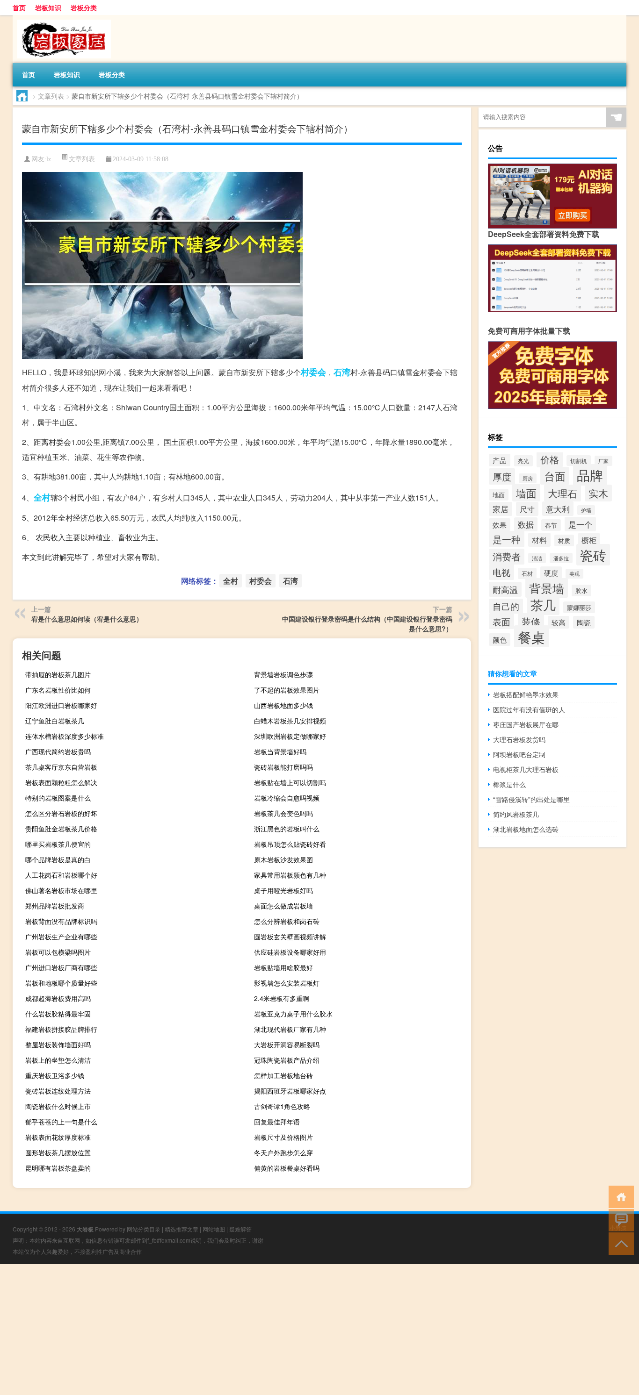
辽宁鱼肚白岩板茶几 (54, 720)
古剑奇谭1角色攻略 (282, 1106)
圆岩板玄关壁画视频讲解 (290, 936)
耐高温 (505, 589)
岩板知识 (48, 7)
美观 (574, 573)
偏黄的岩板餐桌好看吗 (287, 1168)
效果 (500, 524)
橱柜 (588, 540)
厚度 (502, 476)
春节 (551, 525)
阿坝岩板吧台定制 (519, 754)
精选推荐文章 (181, 1229)
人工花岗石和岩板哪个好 (61, 875)
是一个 (580, 524)
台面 (555, 475)
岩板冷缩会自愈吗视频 (287, 797)
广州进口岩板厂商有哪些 (61, 967)
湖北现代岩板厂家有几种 (290, 1029)
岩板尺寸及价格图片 (283, 1137)
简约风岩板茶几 (516, 814)
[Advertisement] (280, 1329)
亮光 (523, 461)
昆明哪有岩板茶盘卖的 (58, 1168)
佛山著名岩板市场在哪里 (61, 890)
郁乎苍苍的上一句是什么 (61, 1121)
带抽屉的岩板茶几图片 (58, 674)
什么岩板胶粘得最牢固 (58, 1013)
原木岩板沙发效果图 (283, 859)
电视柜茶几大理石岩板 (526, 769)
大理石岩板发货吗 (519, 739)
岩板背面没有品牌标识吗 (61, 921)
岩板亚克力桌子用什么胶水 (293, 1013)
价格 (549, 459)
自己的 (506, 606)
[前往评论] (619, 1219)
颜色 (500, 639)
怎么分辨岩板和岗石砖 (287, 921)
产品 (500, 460)
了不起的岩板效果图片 (287, 689)
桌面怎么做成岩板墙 (283, 905)
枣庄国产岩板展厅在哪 (526, 724)
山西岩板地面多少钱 (283, 705)
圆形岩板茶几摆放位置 (58, 1152)
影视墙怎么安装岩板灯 (287, 982)
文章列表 (51, 95)
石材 (527, 573)
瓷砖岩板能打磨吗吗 (283, 767)
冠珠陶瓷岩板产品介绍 (287, 1060)
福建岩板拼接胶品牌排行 (61, 1029)
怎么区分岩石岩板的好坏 (61, 813)
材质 (564, 540)
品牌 (590, 474)
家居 (500, 509)
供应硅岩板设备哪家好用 (290, 952)
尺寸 (527, 509)
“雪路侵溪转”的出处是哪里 (531, 799)
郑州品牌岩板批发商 (54, 905)
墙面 (526, 492)
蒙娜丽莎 (579, 607)
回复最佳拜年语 (277, 1121)
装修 (531, 621)
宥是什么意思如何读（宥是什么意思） (87, 618)
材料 (539, 539)
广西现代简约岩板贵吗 (58, 751)
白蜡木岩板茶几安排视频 (290, 720)
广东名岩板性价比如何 (58, 689)
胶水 (581, 590)
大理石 (562, 493)
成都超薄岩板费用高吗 (58, 998)
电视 (501, 572)
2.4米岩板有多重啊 (281, 998)
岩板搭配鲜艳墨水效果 (526, 694)
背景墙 (546, 587)
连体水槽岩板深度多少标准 (64, 736)
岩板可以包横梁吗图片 (58, 952)
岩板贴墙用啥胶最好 (283, 967)
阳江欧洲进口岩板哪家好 (61, 705)
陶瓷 (584, 622)
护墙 (586, 510)
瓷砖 (593, 554)
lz (48, 159)
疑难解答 (240, 1229)
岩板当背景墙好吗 (280, 751)
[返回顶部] (619, 1242)
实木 (598, 493)
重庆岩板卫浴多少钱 (54, 1075)
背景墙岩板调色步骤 (283, 674)
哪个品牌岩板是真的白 (58, 859)
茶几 (543, 604)
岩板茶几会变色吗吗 (283, 813)
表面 (501, 621)
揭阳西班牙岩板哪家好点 (290, 1090)
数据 (526, 524)
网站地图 (214, 1229)
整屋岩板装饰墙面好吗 (58, 1044)
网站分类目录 (143, 1229)
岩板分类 (84, 7)
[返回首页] (619, 1196)
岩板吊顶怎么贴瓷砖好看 (290, 844)
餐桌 (531, 636)
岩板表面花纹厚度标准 (58, 1137)
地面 (499, 494)
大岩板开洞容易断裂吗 (287, 1044)
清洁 (537, 558)
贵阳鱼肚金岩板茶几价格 (61, 828)
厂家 (603, 461)
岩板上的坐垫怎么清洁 (58, 1060)
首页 (19, 7)
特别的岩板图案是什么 (58, 797)
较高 (559, 622)
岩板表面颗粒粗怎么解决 (61, 782)
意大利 (558, 509)
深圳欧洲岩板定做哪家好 (290, 736)
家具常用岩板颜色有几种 (290, 875)
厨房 (528, 478)
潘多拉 (561, 558)
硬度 (551, 573)
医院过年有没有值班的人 (529, 709)
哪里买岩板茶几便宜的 (58, 844)
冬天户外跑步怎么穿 (283, 1152)
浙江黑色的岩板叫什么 (287, 828)
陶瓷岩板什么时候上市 (58, 1106)
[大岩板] (62, 18)
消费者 (507, 556)
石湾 (342, 372)
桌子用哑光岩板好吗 (283, 890)
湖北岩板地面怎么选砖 (526, 829)
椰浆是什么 (509, 784)
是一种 (507, 539)
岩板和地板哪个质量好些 (61, 982)
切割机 (578, 461)
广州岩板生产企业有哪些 (61, 936)
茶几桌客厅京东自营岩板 (61, 767)
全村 (42, 497)
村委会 (313, 372)
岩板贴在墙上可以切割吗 (290, 782)
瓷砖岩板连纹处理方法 (58, 1090)
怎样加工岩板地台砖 (283, 1075)
